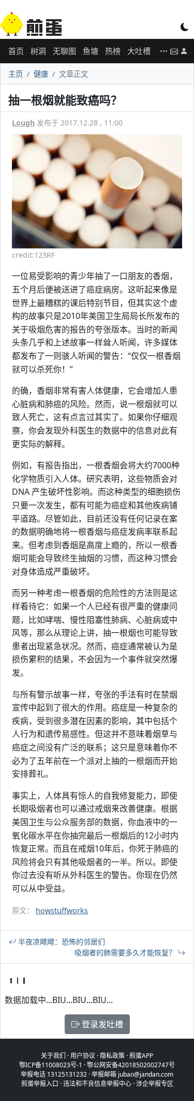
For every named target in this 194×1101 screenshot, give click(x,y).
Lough (23, 123)
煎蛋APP (141, 1055)
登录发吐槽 (101, 1024)
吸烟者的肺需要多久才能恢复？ (126, 952)
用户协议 (82, 1055)
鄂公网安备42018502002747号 (131, 1065)
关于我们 (53, 1055)
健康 (41, 74)
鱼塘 (90, 51)
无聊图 (64, 51)
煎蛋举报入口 (39, 1083)
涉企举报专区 (154, 1083)
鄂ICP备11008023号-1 (50, 1065)
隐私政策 (112, 1055)
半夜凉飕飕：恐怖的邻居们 (60, 941)
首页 (16, 51)
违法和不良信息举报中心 (97, 1083)
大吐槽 (139, 51)
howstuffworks (62, 910)
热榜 (113, 51)
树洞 (38, 51)
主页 (15, 74)
